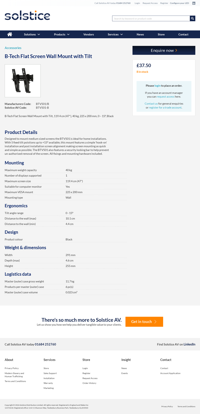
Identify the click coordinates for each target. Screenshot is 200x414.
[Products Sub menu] (68, 34)
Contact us (151, 103)
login (158, 85)
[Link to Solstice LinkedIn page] (193, 3)
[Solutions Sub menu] (38, 34)
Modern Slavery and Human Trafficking (14, 375)
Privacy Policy (12, 368)
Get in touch (141, 321)
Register (164, 3)
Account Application (170, 373)
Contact (183, 34)
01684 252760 (123, 3)
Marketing (49, 388)
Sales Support (50, 373)
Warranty (48, 383)
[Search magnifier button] (192, 18)
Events (124, 373)
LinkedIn (189, 344)
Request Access (150, 3)
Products (59, 34)
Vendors (88, 34)
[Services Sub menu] (121, 34)
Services (113, 34)
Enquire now (162, 50)
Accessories (13, 48)
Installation (49, 378)
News (140, 34)
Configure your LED (179, 3)
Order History (89, 383)
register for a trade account (165, 107)
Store (161, 34)
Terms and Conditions (15, 381)
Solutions (30, 34)
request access (165, 96)
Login (137, 3)
